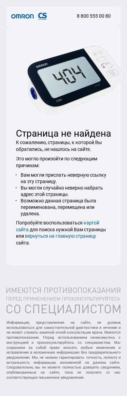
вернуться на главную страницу (60, 236)
